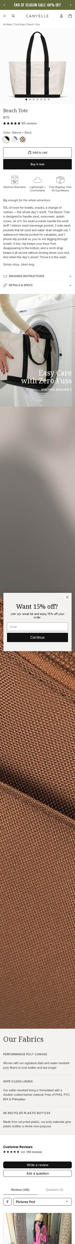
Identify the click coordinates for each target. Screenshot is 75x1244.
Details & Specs (21, 285)
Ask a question (37, 1173)
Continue (37, 637)
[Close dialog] (67, 597)
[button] (12, 123)
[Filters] (7, 1202)
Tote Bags (19, 24)
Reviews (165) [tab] (20, 1189)
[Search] (13, 15)
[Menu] (4, 16)
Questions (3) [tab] (54, 1189)
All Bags (7, 24)
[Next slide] (70, 4)
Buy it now (38, 164)
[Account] (61, 15)
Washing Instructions (26, 276)
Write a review (37, 1165)
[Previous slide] (4, 4)
